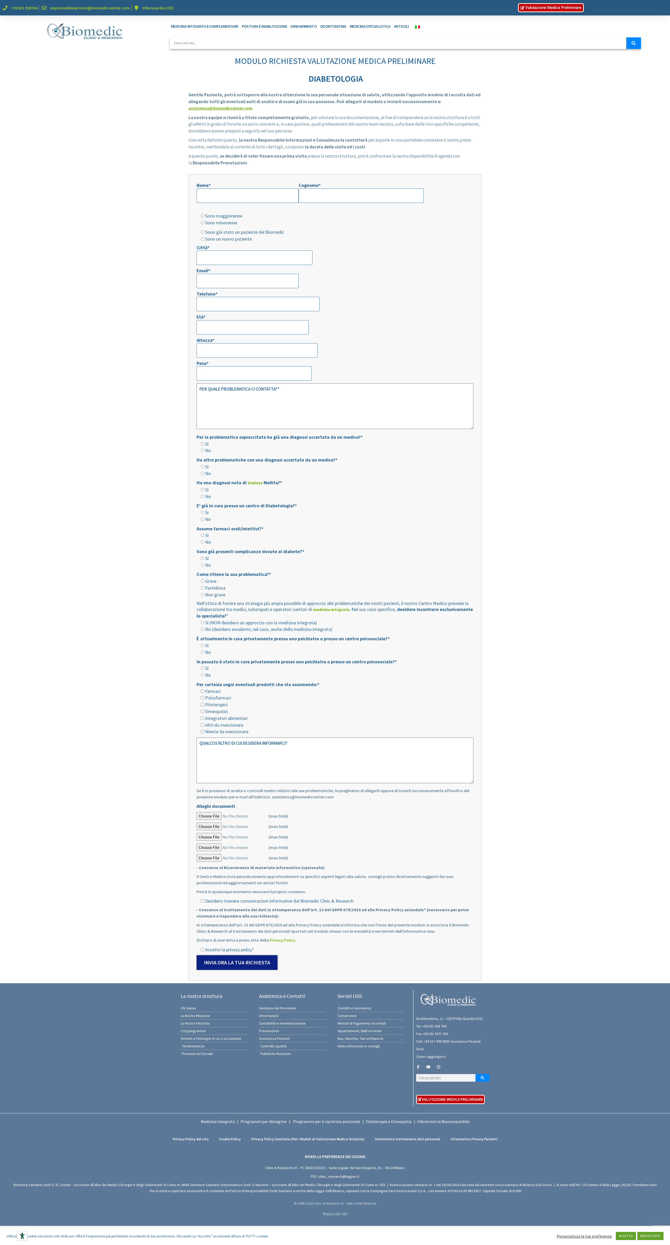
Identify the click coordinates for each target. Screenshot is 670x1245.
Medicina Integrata (218, 1121)
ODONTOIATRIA (333, 26)
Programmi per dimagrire (264, 1121)
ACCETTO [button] (626, 1236)
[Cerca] (633, 43)
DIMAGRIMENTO (304, 26)
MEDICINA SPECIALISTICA (370, 26)
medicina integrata (331, 609)
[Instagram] (438, 1067)
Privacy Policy (282, 940)
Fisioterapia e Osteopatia (388, 1121)
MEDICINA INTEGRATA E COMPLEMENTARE (204, 26)
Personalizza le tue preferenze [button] (584, 1236)
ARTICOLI (401, 26)
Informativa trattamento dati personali (407, 1139)
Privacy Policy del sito (191, 1139)
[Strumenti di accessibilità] (22, 1236)
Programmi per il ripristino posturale (326, 1121)
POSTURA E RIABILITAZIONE (264, 26)
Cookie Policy (230, 1139)
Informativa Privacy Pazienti (474, 1139)
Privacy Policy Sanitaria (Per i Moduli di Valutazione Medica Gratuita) (307, 1139)
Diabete (255, 482)
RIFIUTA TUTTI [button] (650, 1236)
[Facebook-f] (418, 1067)
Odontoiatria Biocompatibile (443, 1121)
